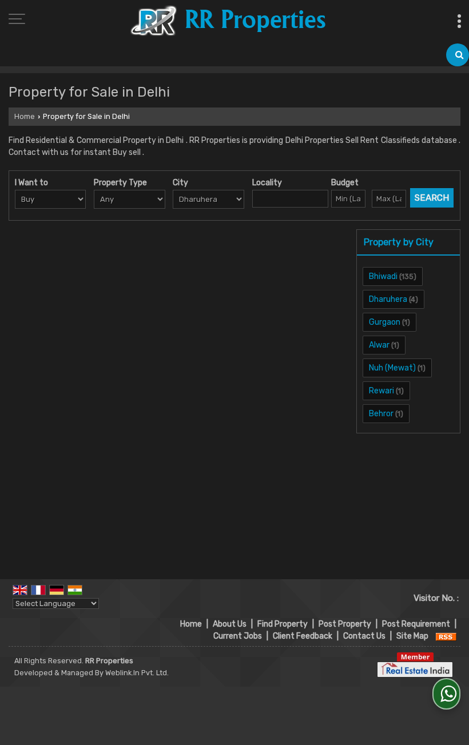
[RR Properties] (227, 21)
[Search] (457, 54)
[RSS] (446, 636)
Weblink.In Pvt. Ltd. (137, 672)
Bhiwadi (383, 276)
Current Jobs (237, 636)
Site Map (412, 636)
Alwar (379, 345)
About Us (230, 624)
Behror (381, 414)
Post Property (345, 624)
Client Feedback (302, 636)
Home (24, 116)
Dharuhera (388, 299)
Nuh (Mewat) (392, 368)
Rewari (381, 391)
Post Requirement (416, 624)
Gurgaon (384, 322)
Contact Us (364, 636)
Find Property (282, 624)
